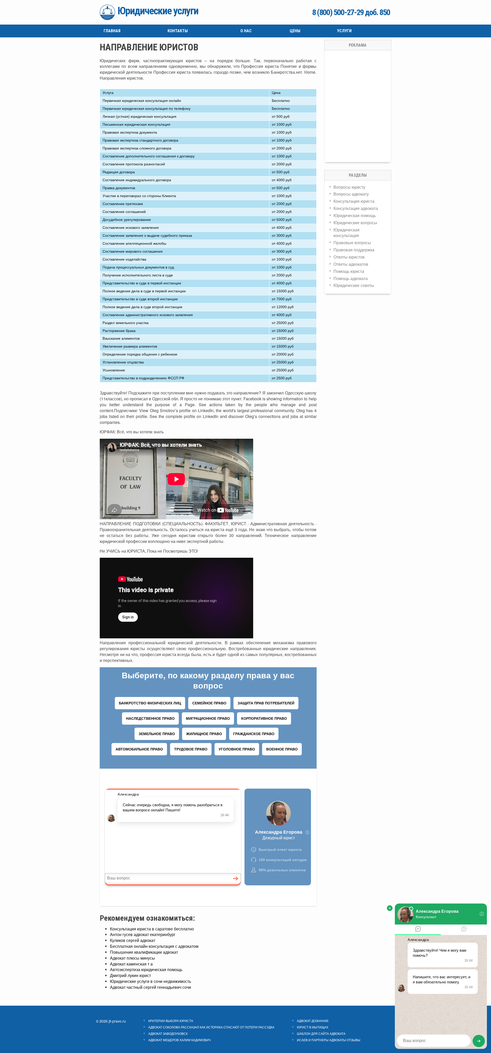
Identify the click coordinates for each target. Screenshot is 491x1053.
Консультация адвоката (355, 208)
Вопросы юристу (349, 187)
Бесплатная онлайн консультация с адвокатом (154, 946)
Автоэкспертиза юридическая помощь (146, 969)
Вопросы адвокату (351, 194)
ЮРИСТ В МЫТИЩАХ (312, 1027)
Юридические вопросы (355, 222)
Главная (112, 30)
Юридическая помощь (354, 215)
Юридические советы (353, 285)
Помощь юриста (348, 271)
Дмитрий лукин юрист (130, 975)
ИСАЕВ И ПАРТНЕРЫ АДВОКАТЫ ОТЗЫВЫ (328, 1039)
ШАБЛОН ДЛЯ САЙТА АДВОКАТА (321, 1033)
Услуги (344, 30)
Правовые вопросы (352, 242)
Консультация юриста (353, 201)
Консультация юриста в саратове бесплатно (152, 929)
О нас (246, 30)
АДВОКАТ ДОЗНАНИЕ (313, 1020)
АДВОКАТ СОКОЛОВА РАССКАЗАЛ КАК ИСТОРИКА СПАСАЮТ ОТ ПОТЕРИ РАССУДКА (211, 1027)
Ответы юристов (349, 257)
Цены (295, 30)
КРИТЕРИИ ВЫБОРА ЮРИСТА (170, 1020)
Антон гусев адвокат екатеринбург (142, 934)
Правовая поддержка (353, 250)
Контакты (178, 30)
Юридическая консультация (346, 233)
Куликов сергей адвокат (132, 940)
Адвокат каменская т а (131, 964)
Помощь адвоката (350, 278)
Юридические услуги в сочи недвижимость (150, 981)
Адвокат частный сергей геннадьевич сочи (150, 987)
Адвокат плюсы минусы (132, 958)
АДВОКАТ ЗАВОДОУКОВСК (168, 1033)
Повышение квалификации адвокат (144, 952)
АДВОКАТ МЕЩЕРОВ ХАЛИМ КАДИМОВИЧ (179, 1039)
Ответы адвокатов (350, 264)
